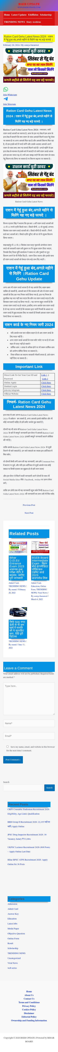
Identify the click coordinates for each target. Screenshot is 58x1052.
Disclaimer (29, 1013)
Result (10, 943)
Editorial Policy (29, 1016)
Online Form (13, 938)
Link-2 (45, 378)
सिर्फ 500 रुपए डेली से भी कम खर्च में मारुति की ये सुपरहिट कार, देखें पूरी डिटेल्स (17, 629)
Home (7, 14)
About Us (29, 995)
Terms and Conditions (29, 1002)
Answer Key (13, 913)
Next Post (29, 512)
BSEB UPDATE (29, 4)
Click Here (46, 382)
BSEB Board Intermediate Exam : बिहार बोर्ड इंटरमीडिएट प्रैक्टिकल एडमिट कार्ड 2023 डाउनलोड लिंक (40, 568)
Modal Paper (13, 928)
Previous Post (29, 505)
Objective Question (16, 933)
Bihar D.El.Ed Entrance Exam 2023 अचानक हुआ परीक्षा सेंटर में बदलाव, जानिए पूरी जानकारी (17, 568)
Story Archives (33, 22)
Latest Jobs (12, 923)
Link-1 (44, 375)
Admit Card (14, 583)
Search (6, 782)
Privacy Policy (29, 1006)
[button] (29, 93)
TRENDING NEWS (14, 22)
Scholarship (46, 14)
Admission (12, 903)
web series (12, 967)
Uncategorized (14, 958)
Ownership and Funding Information (29, 1020)
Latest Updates (19, 14)
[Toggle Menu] (32, 14)
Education (35, 586)
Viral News (42, 592)
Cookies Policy (29, 1009)
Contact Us (29, 998)
